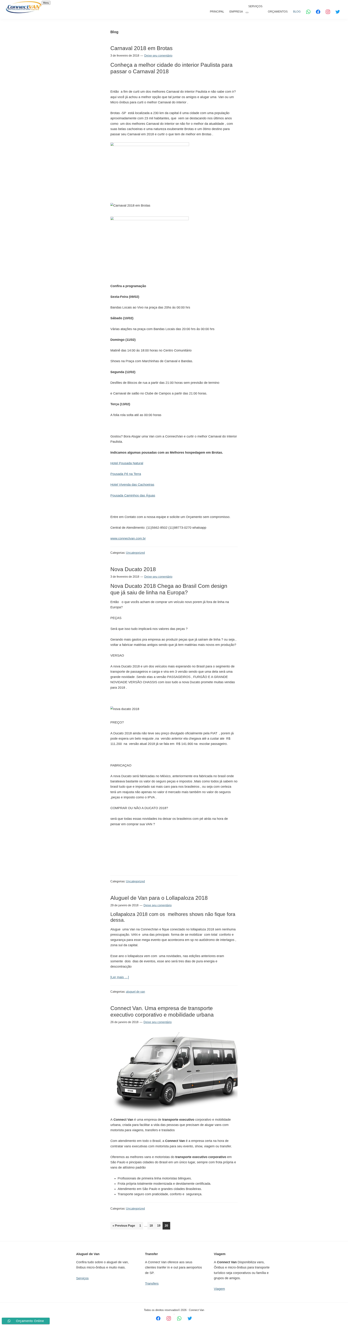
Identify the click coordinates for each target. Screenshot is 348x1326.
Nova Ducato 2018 (133, 569)
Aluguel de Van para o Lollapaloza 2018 (159, 898)
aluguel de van (135, 991)
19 (160, 1225)
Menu (46, 2)
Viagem (219, 1289)
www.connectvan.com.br (128, 538)
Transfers (152, 1283)
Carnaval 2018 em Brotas (141, 48)
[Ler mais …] (119, 977)
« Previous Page (124, 1227)
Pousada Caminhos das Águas (132, 495)
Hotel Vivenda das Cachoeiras (132, 484)
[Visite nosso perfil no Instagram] (169, 1318)
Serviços (82, 1278)
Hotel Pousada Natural (126, 463)
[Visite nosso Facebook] (158, 1318)
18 (152, 1225)
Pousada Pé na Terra (125, 474)
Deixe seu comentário (158, 55)
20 (167, 1225)
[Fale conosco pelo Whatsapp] (179, 1318)
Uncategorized (135, 552)
